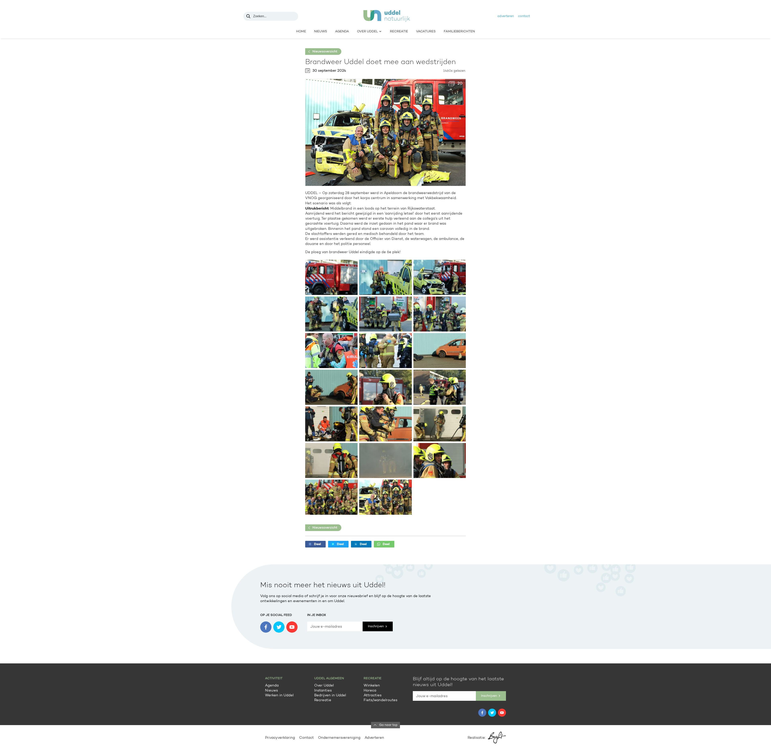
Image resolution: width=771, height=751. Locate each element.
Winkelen (372, 686)
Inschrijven (376, 626)
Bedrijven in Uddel (330, 695)
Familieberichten (459, 31)
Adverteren (505, 16)
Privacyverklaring (280, 738)
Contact (524, 16)
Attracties (372, 695)
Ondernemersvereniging (339, 738)
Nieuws (320, 31)
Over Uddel (324, 686)
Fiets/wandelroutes (380, 700)
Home (301, 31)
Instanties (323, 691)
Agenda (342, 31)
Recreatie (399, 31)
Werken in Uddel (279, 695)
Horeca (370, 691)
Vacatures (426, 31)
